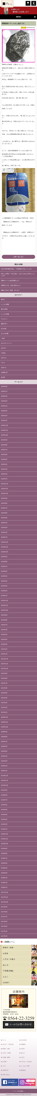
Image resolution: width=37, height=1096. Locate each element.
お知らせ (3, 367)
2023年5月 (4, 576)
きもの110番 (4, 333)
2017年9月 (4, 907)
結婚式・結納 (6, 1048)
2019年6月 (4, 804)
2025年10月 (4, 435)
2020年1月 (4, 770)
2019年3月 (4, 819)
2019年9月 (4, 790)
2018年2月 (4, 882)
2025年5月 (4, 459)
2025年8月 (4, 445)
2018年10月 (4, 843)
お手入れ (3, 358)
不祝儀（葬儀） (6, 1057)
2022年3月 (4, 644)
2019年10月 (4, 785)
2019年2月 (4, 824)
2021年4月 (4, 698)
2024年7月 (4, 508)
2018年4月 (4, 873)
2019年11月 (4, 780)
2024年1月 (4, 537)
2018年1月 (4, 887)
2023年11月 (4, 547)
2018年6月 (4, 863)
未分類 (3, 377)
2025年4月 (4, 464)
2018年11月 (4, 839)
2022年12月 (4, 600)
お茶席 (23, 1048)
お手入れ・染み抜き (26, 1061)
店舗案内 (23, 1044)
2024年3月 (4, 527)
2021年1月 (4, 712)
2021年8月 (4, 678)
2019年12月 (4, 775)
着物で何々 (4, 323)
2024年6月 (4, 513)
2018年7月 (4, 858)
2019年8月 (4, 795)
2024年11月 (4, 488)
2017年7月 (4, 916)
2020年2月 (4, 766)
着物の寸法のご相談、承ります (10, 290)
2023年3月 (4, 586)
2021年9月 (4, 673)
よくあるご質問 (25, 1066)
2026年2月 (4, 415)
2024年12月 (4, 484)
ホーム (4, 1040)
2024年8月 (4, 503)
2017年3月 (4, 936)
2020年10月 (4, 727)
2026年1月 (4, 420)
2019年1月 (4, 829)
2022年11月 (4, 605)
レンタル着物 (5, 304)
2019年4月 (4, 814)
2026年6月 (4, 396)
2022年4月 (4, 639)
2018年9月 (4, 848)
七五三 (23, 1057)
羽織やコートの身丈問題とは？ (10, 280)
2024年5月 (4, 517)
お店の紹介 (24, 1040)
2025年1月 (4, 479)
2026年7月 (4, 391)
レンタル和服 (5, 314)
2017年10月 (4, 902)
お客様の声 (4, 372)
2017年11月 (4, 897)
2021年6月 (4, 688)
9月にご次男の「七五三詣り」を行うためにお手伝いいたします (18, 274)
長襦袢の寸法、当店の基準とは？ (11, 285)
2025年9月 (4, 440)
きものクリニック (6, 343)
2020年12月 (4, 717)
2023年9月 (4, 556)
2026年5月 (4, 401)
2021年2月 (4, 707)
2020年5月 (4, 751)
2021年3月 (4, 702)
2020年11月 (4, 722)
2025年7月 (4, 449)
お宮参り (4, 1061)
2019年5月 (4, 809)
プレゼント (4, 319)
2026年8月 (4, 386)
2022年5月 (4, 634)
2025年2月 (4, 474)
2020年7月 (4, 741)
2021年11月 (4, 663)
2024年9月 (4, 498)
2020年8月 (4, 736)
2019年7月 (4, 800)
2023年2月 (4, 590)
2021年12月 (4, 659)
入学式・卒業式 (6, 1053)
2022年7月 (4, 625)
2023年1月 (4, 595)
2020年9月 (4, 732)
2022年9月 (4, 615)
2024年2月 (4, 532)
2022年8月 (4, 620)
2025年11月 (4, 430)
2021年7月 (4, 683)
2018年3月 (4, 877)
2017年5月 (4, 926)
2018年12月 (4, 834)
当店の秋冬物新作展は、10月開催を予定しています (16, 269)
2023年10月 (4, 552)
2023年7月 (4, 566)
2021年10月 (4, 668)
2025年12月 (4, 425)
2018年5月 (4, 868)
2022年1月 (4, 654)
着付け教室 (4, 309)
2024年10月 (4, 493)
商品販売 (23, 1070)
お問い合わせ (6, 1074)
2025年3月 (4, 469)
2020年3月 (4, 761)
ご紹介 (3, 338)
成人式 (23, 1053)
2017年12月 (4, 892)
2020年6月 (4, 746)
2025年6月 (4, 454)
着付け (3, 299)
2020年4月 (4, 756)
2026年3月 (4, 411)
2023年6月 (4, 571)
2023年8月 (4, 561)
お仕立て (3, 348)
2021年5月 (4, 693)
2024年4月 (4, 522)
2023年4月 (4, 581)
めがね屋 (3, 328)
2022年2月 (4, 649)
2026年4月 (4, 406)
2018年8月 (4, 853)
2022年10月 (4, 610)
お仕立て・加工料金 (7, 1044)
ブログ (3, 362)
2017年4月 (4, 931)
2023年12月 (4, 542)
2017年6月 (4, 921)
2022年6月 (4, 629)
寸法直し (3, 353)
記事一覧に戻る (19, 257)
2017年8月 (4, 912)
